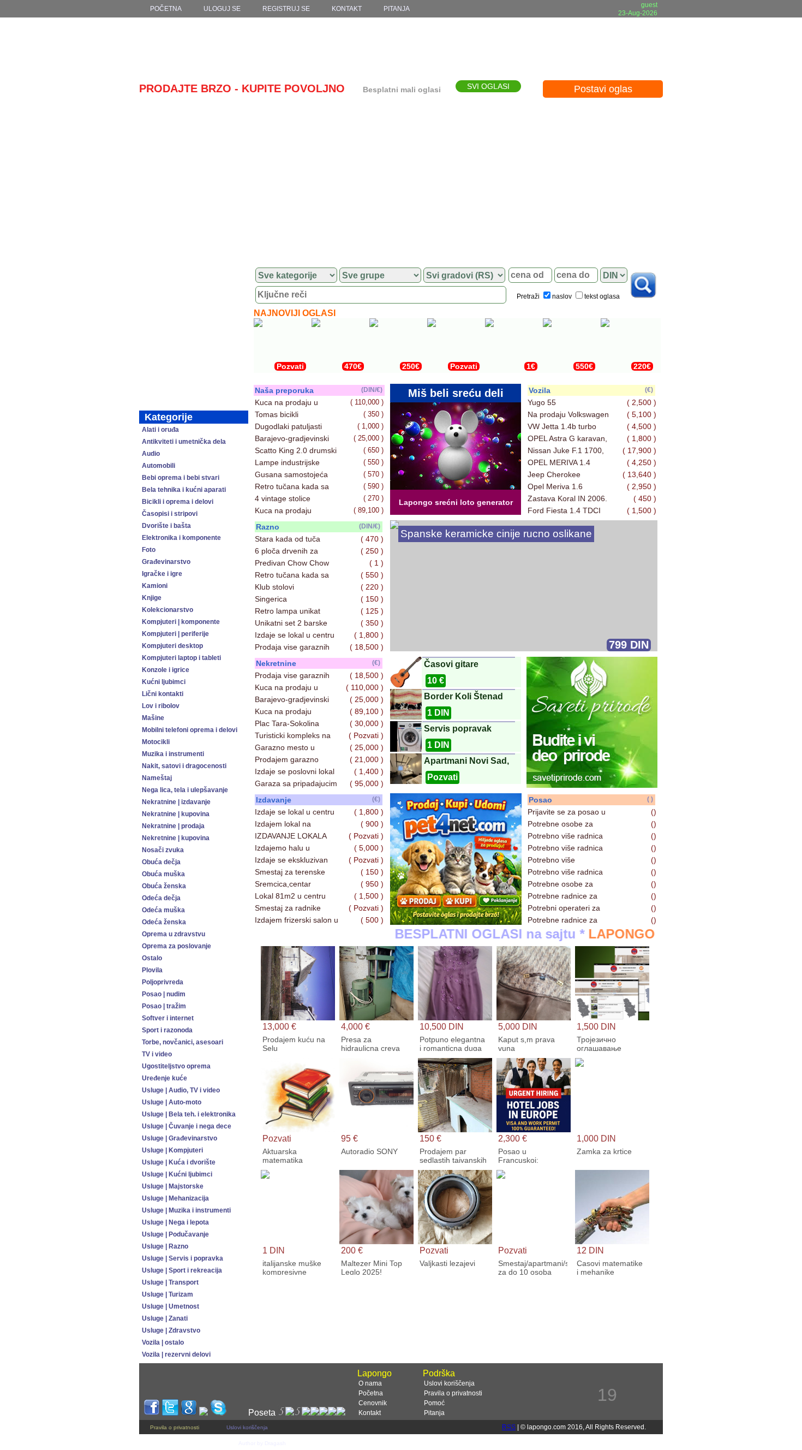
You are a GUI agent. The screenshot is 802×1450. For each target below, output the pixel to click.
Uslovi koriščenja (449, 1383)
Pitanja (434, 1413)
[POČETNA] (193, 275)
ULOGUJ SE (222, 9)
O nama (370, 1383)
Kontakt (369, 1413)
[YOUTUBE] (203, 1412)
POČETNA (166, 9)
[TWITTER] (170, 1412)
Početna (370, 1393)
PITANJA (397, 9)
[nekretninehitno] (456, 921)
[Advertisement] (401, 178)
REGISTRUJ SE (286, 9)
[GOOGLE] (189, 1412)
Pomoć (434, 1403)
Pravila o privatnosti (453, 1393)
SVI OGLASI (488, 86)
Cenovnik (372, 1403)
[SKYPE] (218, 1412)
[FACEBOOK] (151, 1412)
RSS (509, 1427)
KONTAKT (347, 9)
